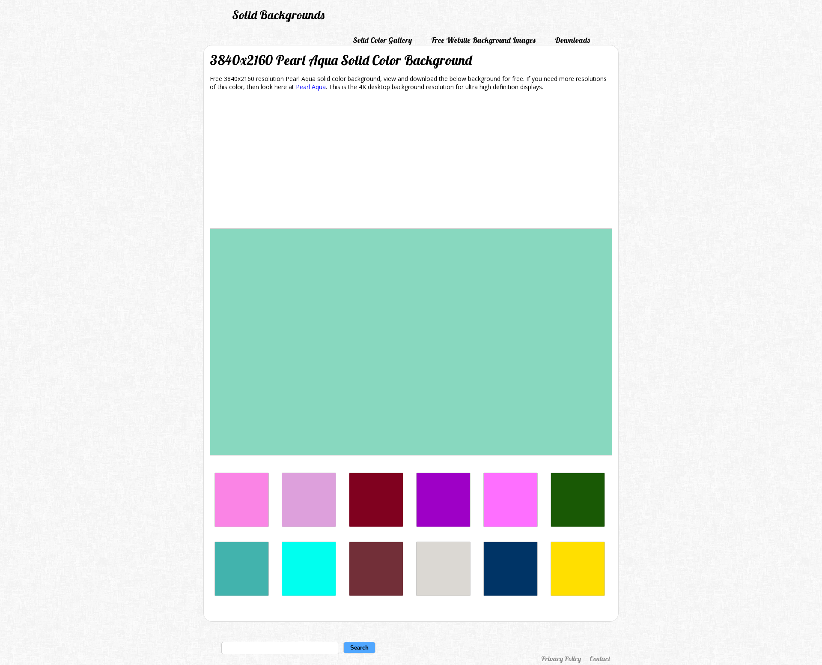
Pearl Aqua (311, 87)
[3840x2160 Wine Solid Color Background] (376, 594)
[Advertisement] (411, 161)
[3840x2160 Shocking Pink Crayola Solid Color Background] (510, 525)
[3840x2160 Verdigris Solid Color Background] (241, 594)
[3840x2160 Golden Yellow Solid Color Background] (578, 594)
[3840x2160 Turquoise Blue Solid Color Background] (309, 594)
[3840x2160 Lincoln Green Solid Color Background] (578, 525)
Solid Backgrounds (278, 14)
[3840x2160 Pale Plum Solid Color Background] (309, 525)
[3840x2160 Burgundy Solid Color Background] (376, 525)
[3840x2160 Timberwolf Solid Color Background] (443, 594)
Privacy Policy (561, 658)
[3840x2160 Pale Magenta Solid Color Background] (241, 525)
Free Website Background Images (483, 40)
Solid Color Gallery (382, 40)
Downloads (572, 40)
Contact (600, 658)
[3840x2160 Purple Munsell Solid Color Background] (443, 525)
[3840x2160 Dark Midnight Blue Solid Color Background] (510, 594)
